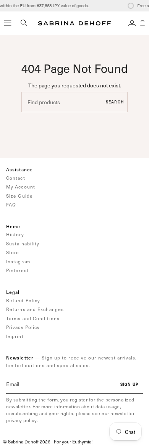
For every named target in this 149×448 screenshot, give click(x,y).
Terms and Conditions (33, 318)
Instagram (18, 261)
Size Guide (19, 195)
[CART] (142, 22)
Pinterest (17, 270)
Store (12, 252)
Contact (15, 177)
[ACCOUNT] (132, 22)
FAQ (11, 204)
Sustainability (22, 243)
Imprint (15, 336)
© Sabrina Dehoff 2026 (26, 441)
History (15, 234)
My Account (20, 186)
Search (115, 102)
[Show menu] (7, 22)
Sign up (129, 384)
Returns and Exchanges (35, 309)
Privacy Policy (23, 327)
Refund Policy (23, 300)
